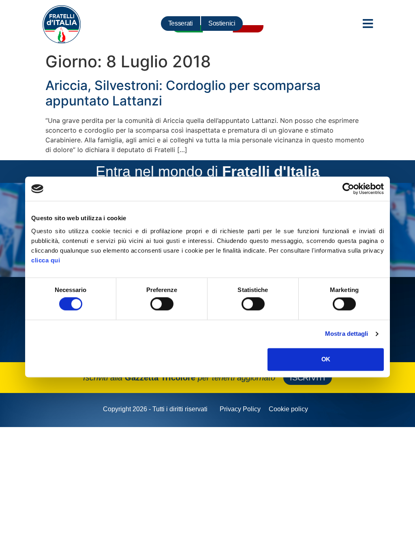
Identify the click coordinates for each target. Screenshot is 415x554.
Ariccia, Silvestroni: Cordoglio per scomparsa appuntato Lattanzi (183, 93)
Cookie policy (288, 409)
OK (325, 359)
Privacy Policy (240, 409)
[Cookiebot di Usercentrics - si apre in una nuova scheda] (348, 189)
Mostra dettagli (346, 334)
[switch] (161, 304)
